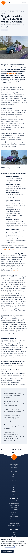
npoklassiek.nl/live (8, 249)
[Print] (13, 452)
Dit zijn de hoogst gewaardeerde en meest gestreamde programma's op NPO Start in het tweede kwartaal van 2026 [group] (12, 436)
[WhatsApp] (21, 449)
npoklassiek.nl (11, 73)
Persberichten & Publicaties (13, 10)
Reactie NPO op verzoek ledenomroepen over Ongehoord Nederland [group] (11, 403)
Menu (24, 2)
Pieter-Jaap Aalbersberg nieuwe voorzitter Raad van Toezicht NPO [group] (12, 426)
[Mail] (24, 449)
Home (2, 10)
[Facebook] (13, 449)
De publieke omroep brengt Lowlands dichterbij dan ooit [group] (12, 410)
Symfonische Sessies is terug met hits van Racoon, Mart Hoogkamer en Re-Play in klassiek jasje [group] (12, 418)
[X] (15, 449)
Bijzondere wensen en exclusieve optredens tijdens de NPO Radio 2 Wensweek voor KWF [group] (12, 394)
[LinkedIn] (18, 449)
